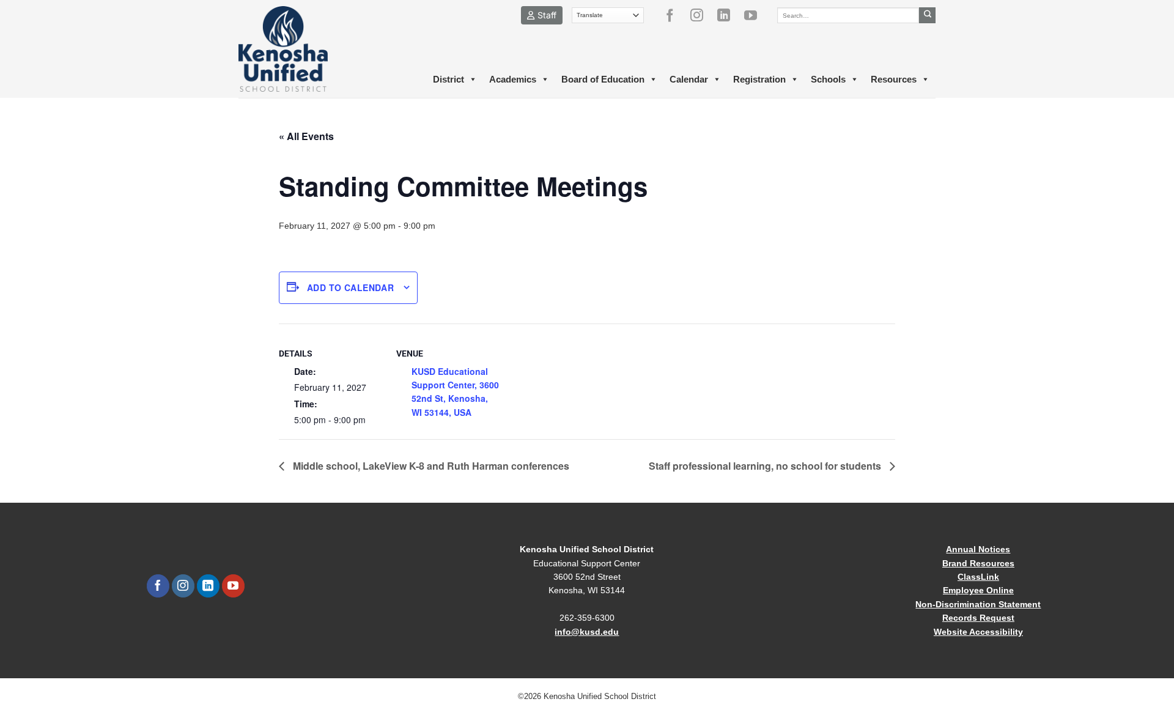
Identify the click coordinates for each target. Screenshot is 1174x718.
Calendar (689, 79)
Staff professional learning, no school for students (766, 466)
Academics (512, 79)
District (448, 79)
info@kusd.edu (587, 632)
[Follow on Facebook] (674, 15)
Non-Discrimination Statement (978, 604)
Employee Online (978, 590)
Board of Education (602, 79)
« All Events (306, 136)
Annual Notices (978, 549)
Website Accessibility (978, 632)
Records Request (978, 618)
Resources (894, 79)
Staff (546, 15)
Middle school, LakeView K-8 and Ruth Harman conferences (429, 466)
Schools (828, 79)
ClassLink (978, 577)
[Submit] (927, 15)
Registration (759, 79)
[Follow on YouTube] (755, 15)
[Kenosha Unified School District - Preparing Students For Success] (293, 49)
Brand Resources (978, 563)
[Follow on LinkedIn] (728, 15)
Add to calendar (350, 287)
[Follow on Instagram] (701, 15)
